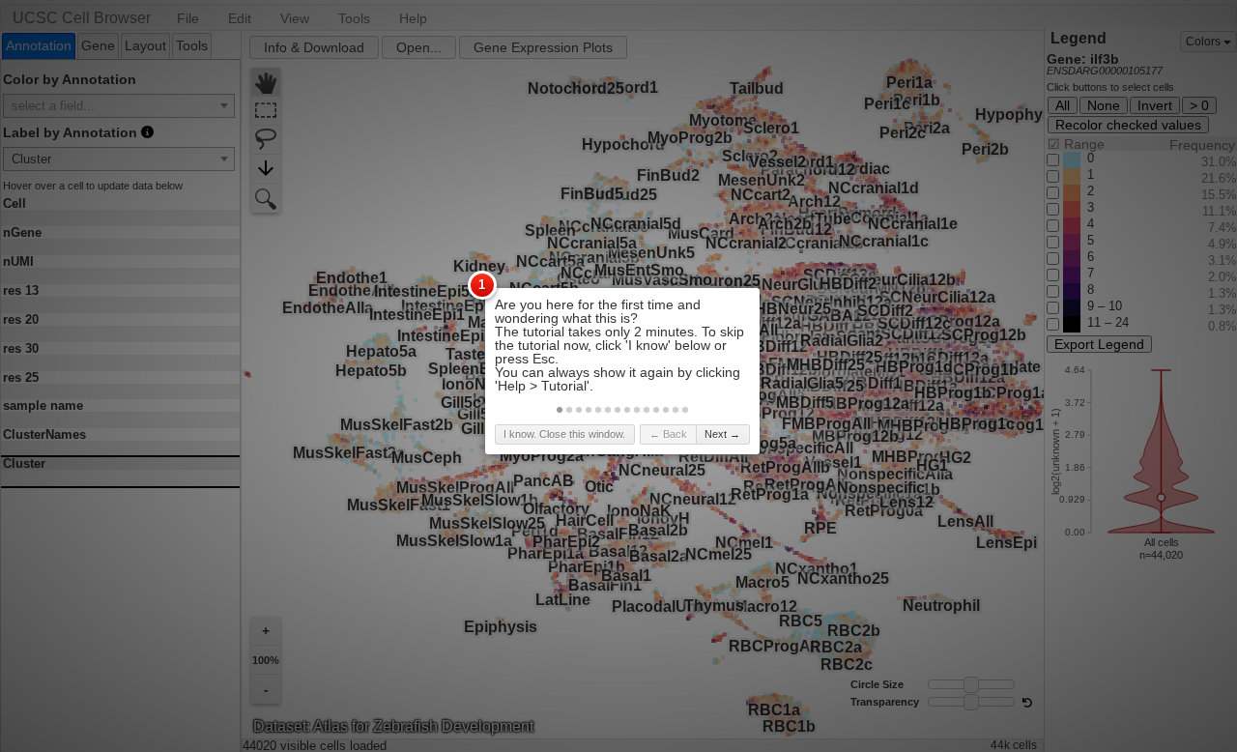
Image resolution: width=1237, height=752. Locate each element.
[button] (559, 410)
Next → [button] (722, 434)
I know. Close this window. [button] (564, 434)
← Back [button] (668, 434)
